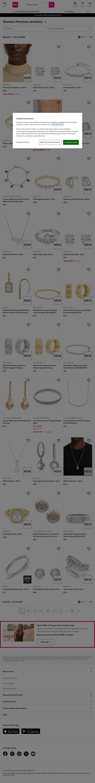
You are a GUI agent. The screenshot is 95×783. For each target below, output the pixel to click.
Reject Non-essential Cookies (50, 142)
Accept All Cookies (71, 142)
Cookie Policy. (58, 124)
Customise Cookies (22, 142)
